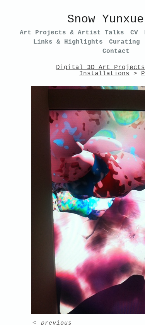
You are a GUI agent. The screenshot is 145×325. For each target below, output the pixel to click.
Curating (124, 42)
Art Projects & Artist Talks (72, 32)
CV (134, 32)
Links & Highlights (68, 42)
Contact (116, 51)
